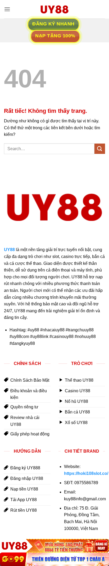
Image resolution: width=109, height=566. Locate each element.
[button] (7, 9)
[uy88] (54, 9)
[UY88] (54, 545)
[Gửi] (99, 149)
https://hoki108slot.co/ (86, 473)
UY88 (9, 249)
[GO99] (54, 559)
